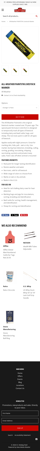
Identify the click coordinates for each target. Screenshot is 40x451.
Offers (20, 376)
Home (3, 21)
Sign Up (20, 428)
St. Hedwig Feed (21, 445)
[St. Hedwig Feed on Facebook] (36, 439)
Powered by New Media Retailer (19, 447)
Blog (20, 382)
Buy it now (20, 117)
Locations (20, 385)
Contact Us (20, 388)
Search (10, 435)
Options (5, 103)
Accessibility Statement (23, 435)
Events (20, 379)
